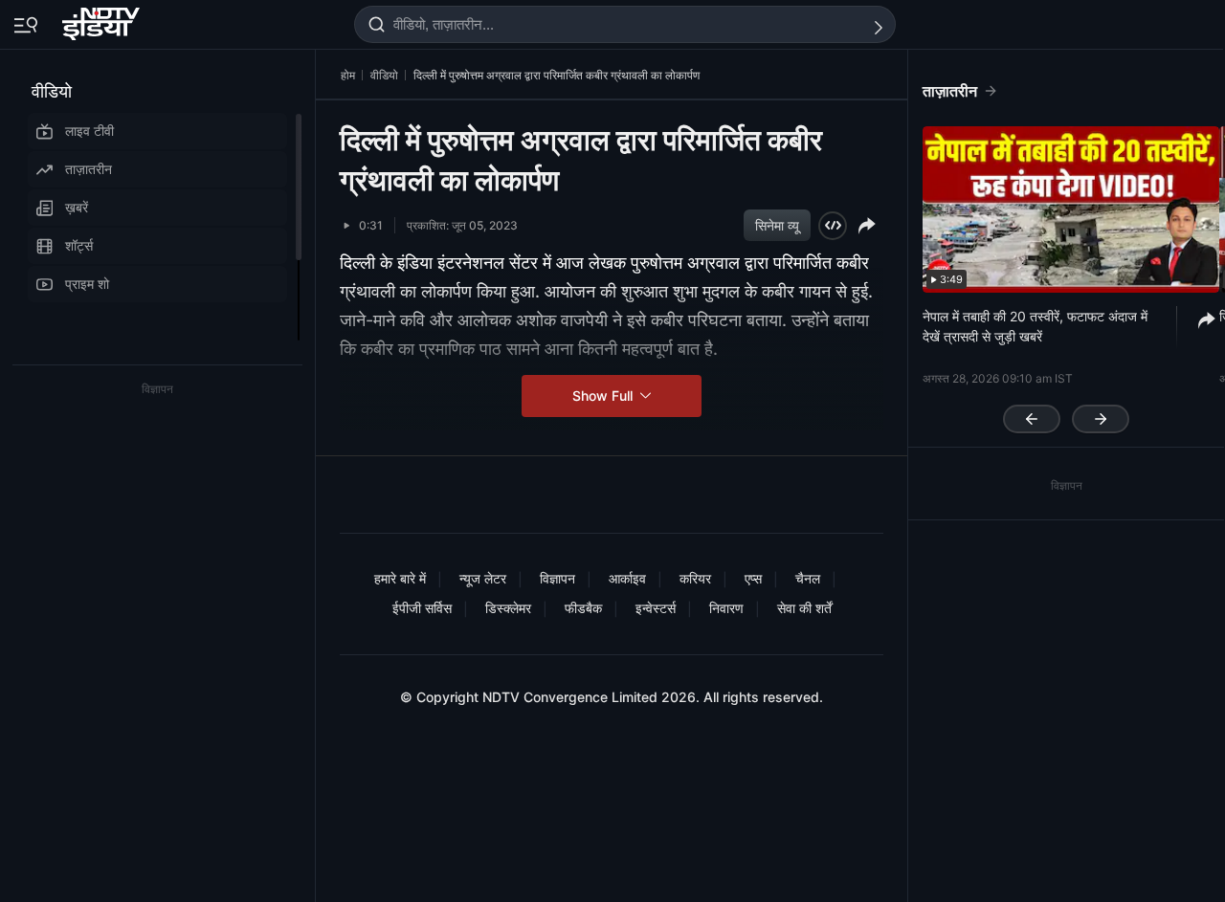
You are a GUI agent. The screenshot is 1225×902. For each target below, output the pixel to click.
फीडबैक (583, 608)
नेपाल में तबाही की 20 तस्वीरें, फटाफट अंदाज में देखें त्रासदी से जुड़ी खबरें (1035, 326)
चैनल (807, 578)
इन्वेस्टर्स (655, 608)
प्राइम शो (87, 283)
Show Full (604, 395)
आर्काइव (627, 578)
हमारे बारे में (400, 578)
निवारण (726, 608)
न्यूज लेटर (482, 578)
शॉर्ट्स (79, 245)
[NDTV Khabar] (103, 20)
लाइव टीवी (89, 130)
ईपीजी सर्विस (422, 608)
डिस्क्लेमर (508, 608)
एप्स (753, 578)
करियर (695, 578)
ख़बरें (76, 207)
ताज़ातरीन (88, 169)
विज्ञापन (557, 578)
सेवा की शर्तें (804, 608)
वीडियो (52, 91)
